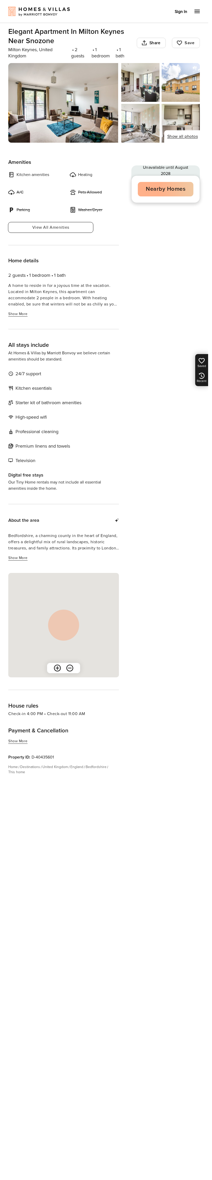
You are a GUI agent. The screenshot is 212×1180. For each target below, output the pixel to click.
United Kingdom (55, 767)
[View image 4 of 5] (140, 123)
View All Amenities (50, 227)
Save (189, 42)
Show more (18, 314)
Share (155, 42)
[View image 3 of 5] (181, 82)
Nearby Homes (165, 189)
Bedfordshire (96, 767)
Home (13, 767)
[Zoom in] (57, 668)
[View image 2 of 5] (140, 82)
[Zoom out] (70, 668)
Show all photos (182, 136)
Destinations (30, 767)
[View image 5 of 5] (181, 123)
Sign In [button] (181, 11)
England (76, 767)
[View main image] (63, 103)
